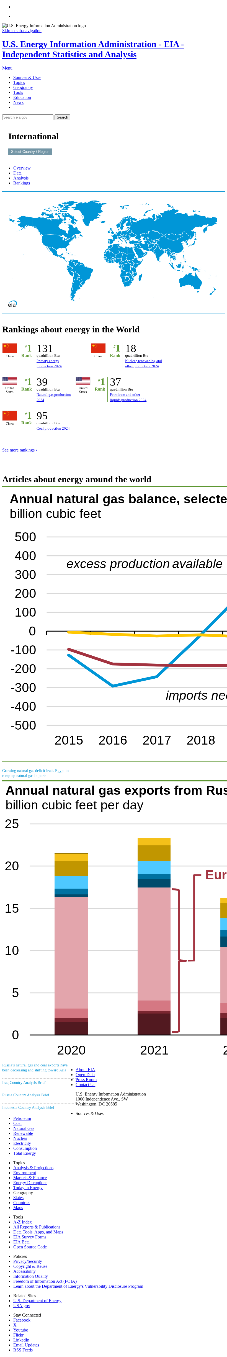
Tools (18, 92)
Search (62, 117)
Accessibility (24, 1271)
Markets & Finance (30, 1177)
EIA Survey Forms (29, 1237)
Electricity (22, 1143)
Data (17, 173)
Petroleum (22, 1118)
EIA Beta (21, 1242)
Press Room (86, 1079)
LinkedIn (21, 1340)
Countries (21, 1202)
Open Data (85, 1074)
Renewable (23, 1133)
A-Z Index (22, 1222)
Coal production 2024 (53, 428)
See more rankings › (19, 450)
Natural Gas (23, 1128)
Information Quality (30, 1276)
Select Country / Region (30, 152)
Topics (19, 82)
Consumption (25, 1148)
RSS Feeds (23, 1350)
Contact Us (85, 1084)
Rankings (21, 183)
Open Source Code (30, 1247)
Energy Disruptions (30, 1182)
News (18, 102)
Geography (23, 87)
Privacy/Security (27, 1261)
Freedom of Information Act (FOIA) (45, 1281)
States (18, 1197)
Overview (22, 168)
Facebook (21, 1320)
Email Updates (26, 1345)
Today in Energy (28, 1187)
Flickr (18, 1335)
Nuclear (20, 1138)
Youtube (20, 1330)
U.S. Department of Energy (37, 1300)
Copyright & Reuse (30, 1266)
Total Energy (24, 1153)
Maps (18, 1207)
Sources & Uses (27, 77)
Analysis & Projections (33, 1167)
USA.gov (21, 1305)
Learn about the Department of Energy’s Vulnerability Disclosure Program (78, 1286)
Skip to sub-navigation (22, 30)
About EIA (85, 1069)
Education (22, 97)
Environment (24, 1172)
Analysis (21, 178)
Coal (17, 1123)
